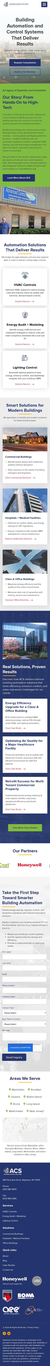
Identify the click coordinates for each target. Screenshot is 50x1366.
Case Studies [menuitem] (9, 1265)
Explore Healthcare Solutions (16, 490)
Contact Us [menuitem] (8, 1270)
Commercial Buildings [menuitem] (13, 1234)
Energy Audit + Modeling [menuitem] (14, 1216)
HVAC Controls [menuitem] (10, 1211)
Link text (7, 269)
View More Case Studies (25, 827)
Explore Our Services (25, 72)
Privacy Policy (33, 1327)
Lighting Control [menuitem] (10, 1220)
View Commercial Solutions (15, 429)
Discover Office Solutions (14, 551)
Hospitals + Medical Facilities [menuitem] (16, 1238)
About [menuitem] (5, 1256)
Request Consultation (25, 62)
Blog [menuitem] (5, 1260)
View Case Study (13, 728)
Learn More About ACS (18, 177)
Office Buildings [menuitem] (10, 1243)
